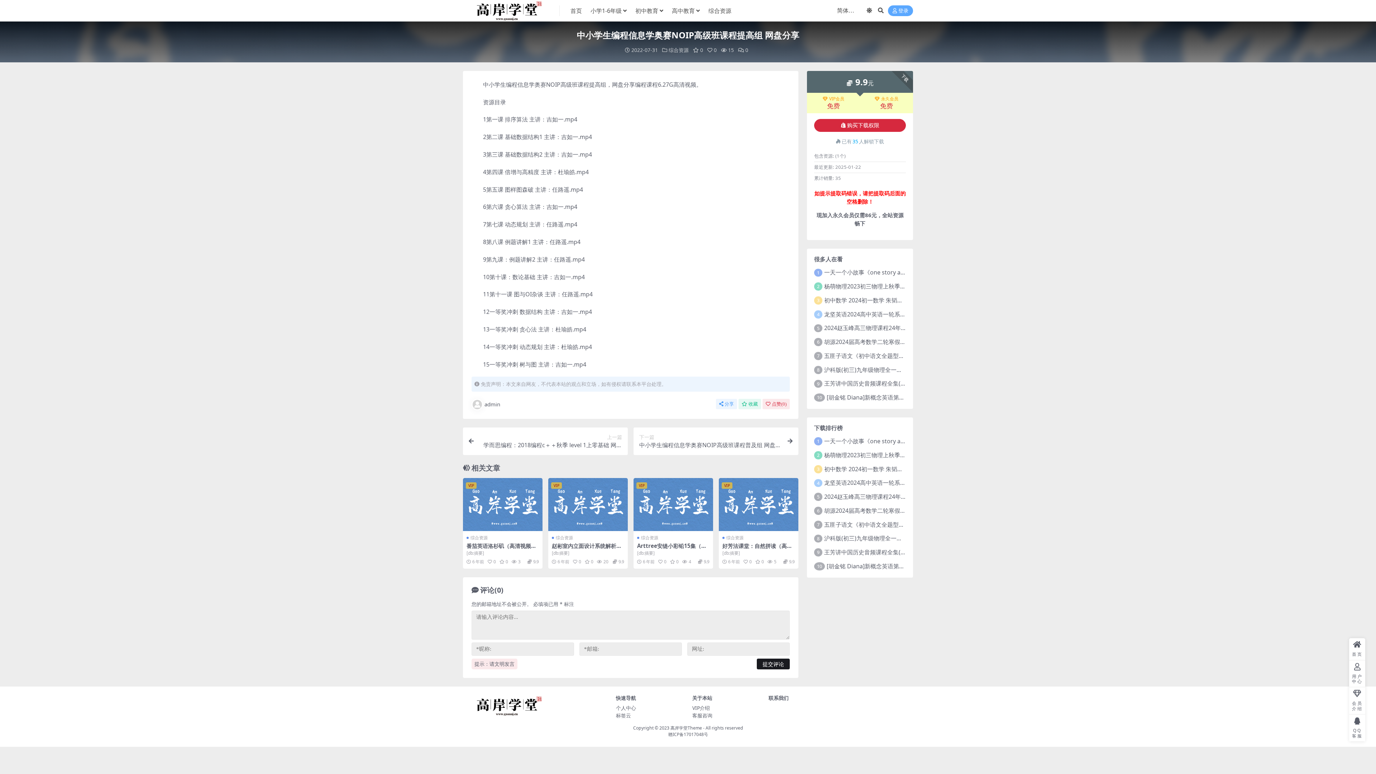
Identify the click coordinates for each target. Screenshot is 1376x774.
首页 (576, 11)
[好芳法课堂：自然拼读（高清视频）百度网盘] (758, 504)
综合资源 (719, 11)
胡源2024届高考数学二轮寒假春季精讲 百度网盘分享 (891, 342)
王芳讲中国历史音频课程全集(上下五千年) (877, 383)
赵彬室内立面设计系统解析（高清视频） (584, 549)
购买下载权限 (863, 125)
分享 (729, 404)
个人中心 (626, 707)
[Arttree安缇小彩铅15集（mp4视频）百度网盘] (673, 504)
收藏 (753, 404)
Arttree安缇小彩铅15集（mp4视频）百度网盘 (672, 549)
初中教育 (646, 11)
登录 (903, 11)
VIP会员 (836, 98)
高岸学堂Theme (686, 728)
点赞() (779, 404)
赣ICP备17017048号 (688, 734)
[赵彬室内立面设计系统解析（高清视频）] (588, 504)
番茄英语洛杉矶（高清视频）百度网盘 (501, 549)
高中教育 (683, 11)
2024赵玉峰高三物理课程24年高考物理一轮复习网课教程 (897, 328)
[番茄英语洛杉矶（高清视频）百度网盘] (503, 504)
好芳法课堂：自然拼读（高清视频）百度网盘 (757, 549)
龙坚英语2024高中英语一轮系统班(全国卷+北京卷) (888, 314)
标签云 (623, 715)
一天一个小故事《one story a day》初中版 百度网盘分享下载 (903, 272)
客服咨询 (702, 715)
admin (492, 404)
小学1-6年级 (606, 11)
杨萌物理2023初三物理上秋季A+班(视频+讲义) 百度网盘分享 (901, 286)
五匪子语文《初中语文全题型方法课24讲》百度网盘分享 (896, 356)
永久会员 (889, 98)
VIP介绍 (701, 707)
